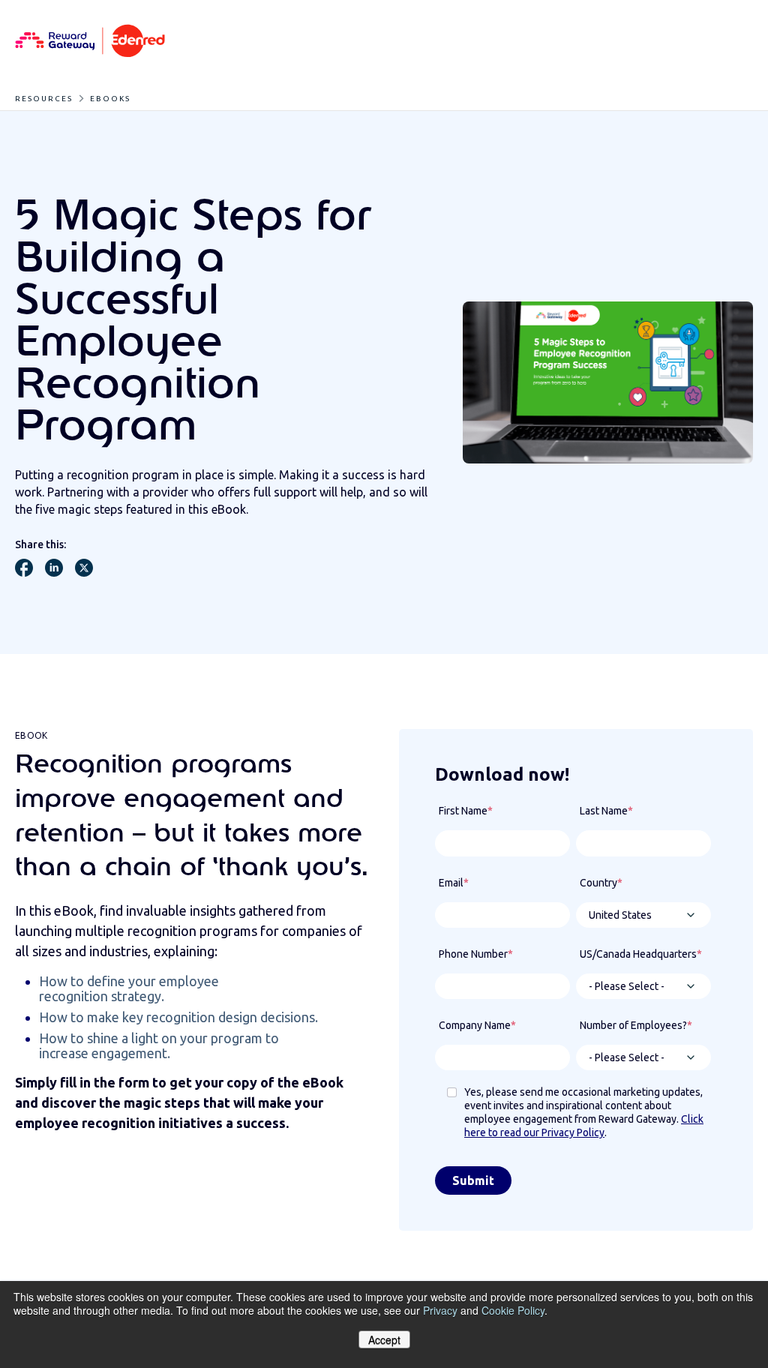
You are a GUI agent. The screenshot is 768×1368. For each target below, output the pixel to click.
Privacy (440, 1310)
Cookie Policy (513, 1310)
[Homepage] (90, 41)
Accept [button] (384, 1339)
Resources (44, 98)
